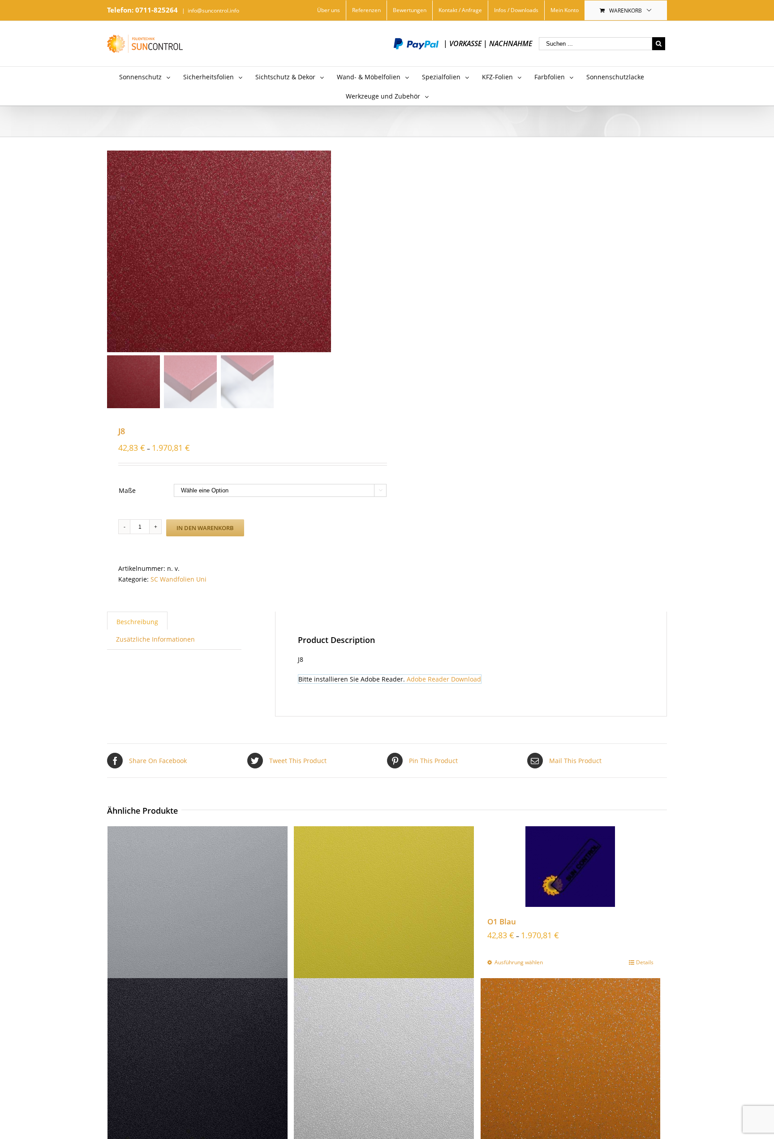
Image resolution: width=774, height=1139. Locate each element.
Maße (127, 490)
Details (645, 962)
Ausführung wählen (518, 962)
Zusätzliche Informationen (155, 639)
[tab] (137, 621)
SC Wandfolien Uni (178, 579)
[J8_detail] (219, 251)
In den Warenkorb (205, 528)
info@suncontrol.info (213, 10)
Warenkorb (625, 10)
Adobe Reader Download (444, 679)
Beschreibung (137, 621)
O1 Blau (501, 921)
